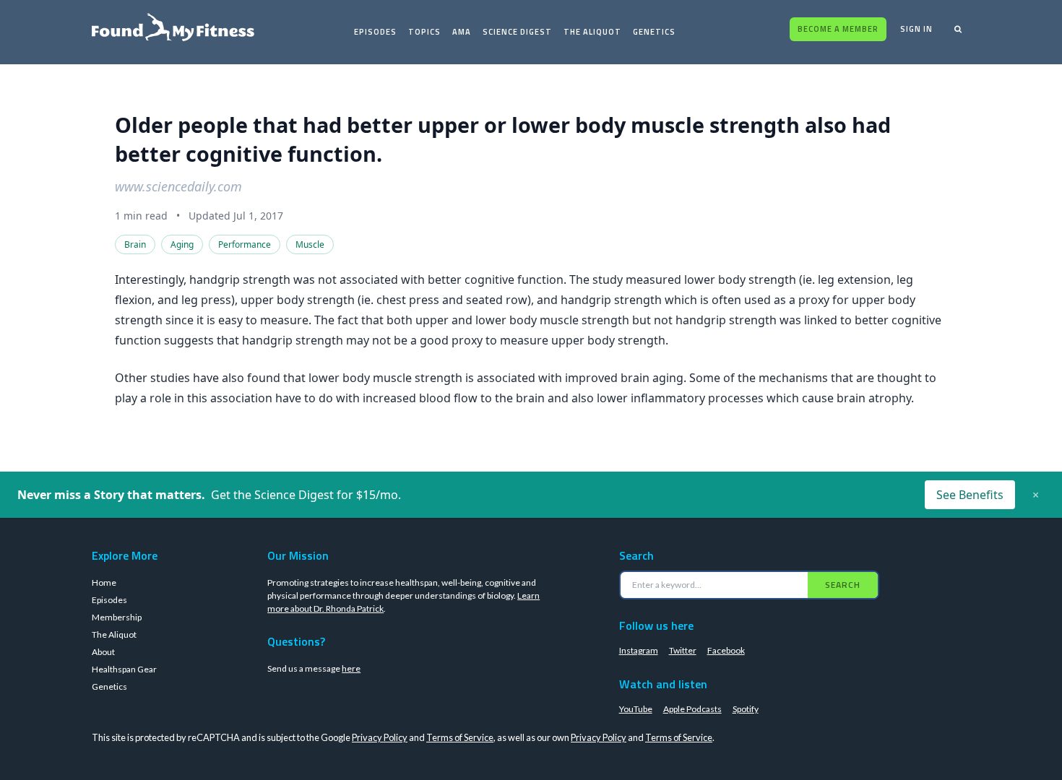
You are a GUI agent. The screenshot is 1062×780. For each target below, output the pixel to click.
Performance (244, 244)
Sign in (916, 29)
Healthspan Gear (124, 669)
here (351, 668)
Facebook (726, 650)
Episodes (375, 32)
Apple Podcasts (692, 708)
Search (842, 585)
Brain (135, 244)
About (103, 651)
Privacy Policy (379, 737)
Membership (117, 617)
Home (104, 582)
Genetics (654, 32)
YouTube (635, 708)
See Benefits (969, 495)
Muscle (309, 244)
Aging (182, 244)
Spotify (746, 708)
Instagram (638, 650)
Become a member (838, 29)
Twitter (682, 650)
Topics (424, 32)
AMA (461, 32)
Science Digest (517, 32)
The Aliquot (592, 32)
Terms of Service (459, 737)
